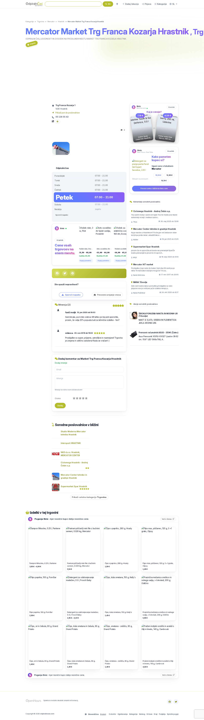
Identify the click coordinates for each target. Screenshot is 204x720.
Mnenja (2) (64, 304)
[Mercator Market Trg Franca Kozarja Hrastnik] (61, 148)
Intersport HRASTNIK (71, 443)
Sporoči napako (61, 215)
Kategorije (133, 714)
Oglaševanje (123, 714)
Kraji (155, 714)
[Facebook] (169, 701)
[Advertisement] (102, 76)
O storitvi (112, 714)
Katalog (142, 714)
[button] (173, 4)
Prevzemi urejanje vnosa (109, 295)
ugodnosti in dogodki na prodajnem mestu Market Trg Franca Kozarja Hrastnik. (83, 39)
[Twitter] (175, 701)
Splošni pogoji (172, 714)
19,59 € (158, 175)
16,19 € (164, 181)
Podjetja (162, 714)
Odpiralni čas (33, 39)
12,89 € (169, 175)
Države (149, 714)
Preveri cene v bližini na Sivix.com (154, 188)
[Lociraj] (117, 4)
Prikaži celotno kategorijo (89, 497)
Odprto (33, 43)
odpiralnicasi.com (47, 714)
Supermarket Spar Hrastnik (74, 486)
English (103, 714)
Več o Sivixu (169, 519)
